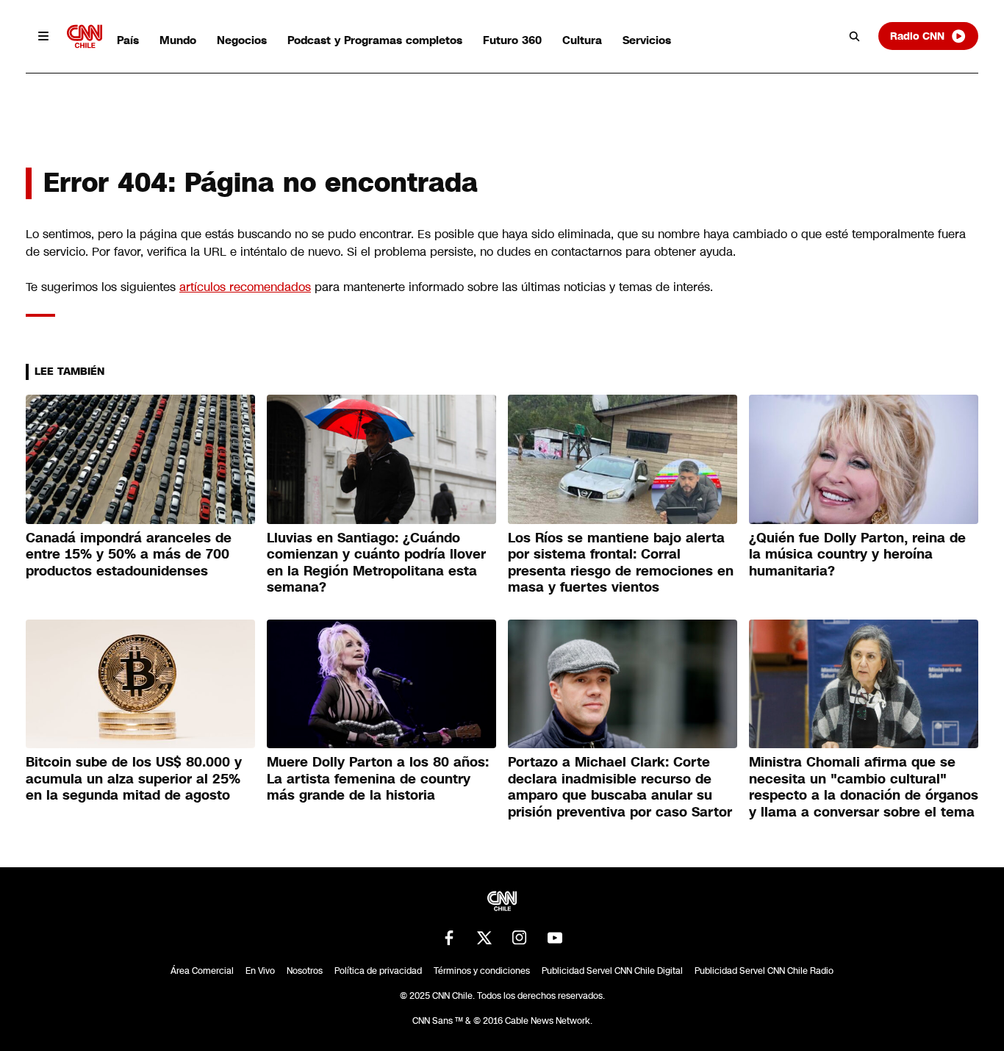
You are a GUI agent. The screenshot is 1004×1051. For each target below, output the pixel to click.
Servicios (647, 40)
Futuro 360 (512, 40)
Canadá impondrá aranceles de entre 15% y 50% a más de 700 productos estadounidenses (129, 554)
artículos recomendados (245, 287)
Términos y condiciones (482, 971)
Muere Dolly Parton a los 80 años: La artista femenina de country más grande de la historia (378, 779)
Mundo (177, 40)
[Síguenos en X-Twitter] (484, 938)
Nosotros (305, 971)
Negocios (242, 40)
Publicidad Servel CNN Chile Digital (612, 971)
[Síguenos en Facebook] (449, 938)
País (128, 40)
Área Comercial (202, 971)
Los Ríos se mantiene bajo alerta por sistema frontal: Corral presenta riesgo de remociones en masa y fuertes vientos (621, 563)
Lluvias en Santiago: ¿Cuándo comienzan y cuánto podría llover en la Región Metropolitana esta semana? (376, 563)
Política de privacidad (378, 971)
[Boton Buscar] (854, 36)
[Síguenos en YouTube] (555, 938)
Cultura (582, 40)
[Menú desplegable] (43, 36)
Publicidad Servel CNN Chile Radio (764, 971)
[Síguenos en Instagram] (519, 938)
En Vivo (260, 971)
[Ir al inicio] (84, 36)
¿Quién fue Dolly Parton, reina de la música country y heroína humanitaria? (857, 554)
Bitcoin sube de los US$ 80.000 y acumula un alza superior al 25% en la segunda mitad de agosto (134, 779)
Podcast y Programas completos (374, 40)
